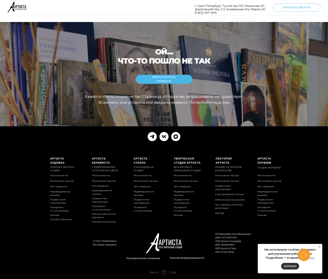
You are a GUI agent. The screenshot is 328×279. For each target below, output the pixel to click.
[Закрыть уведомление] (319, 247)
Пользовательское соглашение (143, 258)
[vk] (164, 136)
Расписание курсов (185, 180)
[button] (296, 8)
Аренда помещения (104, 221)
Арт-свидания (182, 186)
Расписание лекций (227, 175)
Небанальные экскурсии (230, 199)
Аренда (219, 212)
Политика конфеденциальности (187, 258)
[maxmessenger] (175, 136)
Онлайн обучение (61, 219)
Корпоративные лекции (229, 194)
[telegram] (152, 136)
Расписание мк (183, 175)
